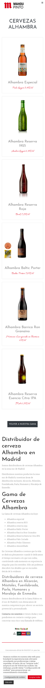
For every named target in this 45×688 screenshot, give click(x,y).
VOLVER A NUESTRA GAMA (22, 424)
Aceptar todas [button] (34, 677)
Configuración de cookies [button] (15, 677)
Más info (8, 682)
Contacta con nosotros (12, 614)
